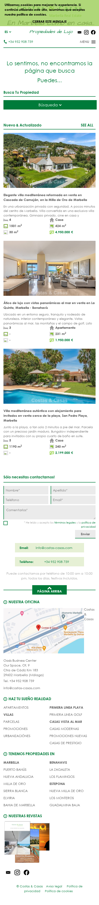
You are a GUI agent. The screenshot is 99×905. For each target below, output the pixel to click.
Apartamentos (16, 707)
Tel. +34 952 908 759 (18, 681)
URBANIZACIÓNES (16, 736)
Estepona (57, 784)
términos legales (65, 522)
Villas (8, 714)
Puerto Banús (14, 769)
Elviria (9, 798)
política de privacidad (88, 525)
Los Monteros (62, 798)
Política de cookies (59, 891)
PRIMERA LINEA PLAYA (66, 707)
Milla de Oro (14, 784)
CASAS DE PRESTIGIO (66, 743)
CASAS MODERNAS (64, 729)
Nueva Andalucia (18, 776)
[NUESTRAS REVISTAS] (49, 842)
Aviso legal (54, 886)
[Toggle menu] (82, 42)
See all (87, 125)
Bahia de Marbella (19, 805)
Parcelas (11, 721)
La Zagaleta (60, 769)
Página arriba (49, 591)
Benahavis (58, 762)
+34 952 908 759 (20, 41)
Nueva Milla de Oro (67, 791)
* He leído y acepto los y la (60, 525)
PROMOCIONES (15, 729)
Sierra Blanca (15, 791)
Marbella (11, 762)
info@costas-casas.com (21, 688)
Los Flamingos (62, 776)
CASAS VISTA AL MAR (66, 722)
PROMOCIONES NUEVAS (68, 736)
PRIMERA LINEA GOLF (66, 714)
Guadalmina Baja (65, 805)
